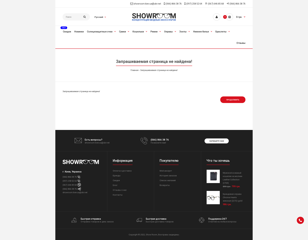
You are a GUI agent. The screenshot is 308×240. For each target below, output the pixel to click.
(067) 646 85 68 (216, 3)
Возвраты (165, 185)
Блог (115, 185)
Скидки (116, 180)
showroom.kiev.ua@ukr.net (147, 3)
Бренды (116, 175)
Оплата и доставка (122, 171)
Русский (98, 17)
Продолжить (232, 100)
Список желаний (168, 180)
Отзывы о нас (120, 190)
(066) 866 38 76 (174, 3)
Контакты (118, 195)
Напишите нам (216, 141)
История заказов (168, 175)
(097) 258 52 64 (194, 3)
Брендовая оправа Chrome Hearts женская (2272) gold (232, 197)
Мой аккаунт (166, 171)
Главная (134, 70)
